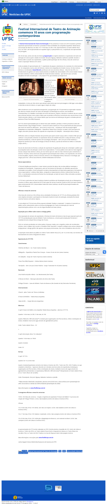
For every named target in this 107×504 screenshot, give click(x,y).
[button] (90, 231)
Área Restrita (88, 18)
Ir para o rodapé (31, 5)
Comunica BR (63, 2)
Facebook (4, 81)
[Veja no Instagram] (102, 13)
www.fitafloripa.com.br (38, 388)
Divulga (4, 43)
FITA (60, 451)
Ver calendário (99, 231)
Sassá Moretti (37, 70)
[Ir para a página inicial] (20, 24)
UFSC (64, 451)
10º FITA (24, 451)
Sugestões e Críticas (7, 61)
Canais (99, 2)
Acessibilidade (79, 5)
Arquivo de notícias (90, 252)
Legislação (92, 2)
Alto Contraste (88, 5)
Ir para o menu (14, 5)
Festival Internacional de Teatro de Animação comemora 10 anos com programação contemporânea (64, 24)
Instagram (4, 86)
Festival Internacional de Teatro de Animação (34, 44)
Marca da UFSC (6, 97)
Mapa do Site (96, 5)
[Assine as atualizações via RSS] (104, 13)
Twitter (3, 84)
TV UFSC (4, 49)
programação (47, 56)
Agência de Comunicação (94, 311)
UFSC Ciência (5, 72)
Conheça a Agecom (7, 59)
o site (97, 319)
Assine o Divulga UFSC (6, 46)
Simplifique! (54, 2)
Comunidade (33, 24)
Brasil (6, 1)
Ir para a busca (22, 5)
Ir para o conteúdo (6, 5)
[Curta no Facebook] (94, 13)
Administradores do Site (99, 18)
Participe (72, 2)
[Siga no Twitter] (97, 13)
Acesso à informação (82, 2)
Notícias (26, 24)
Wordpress (30, 501)
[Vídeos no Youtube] (99, 13)
